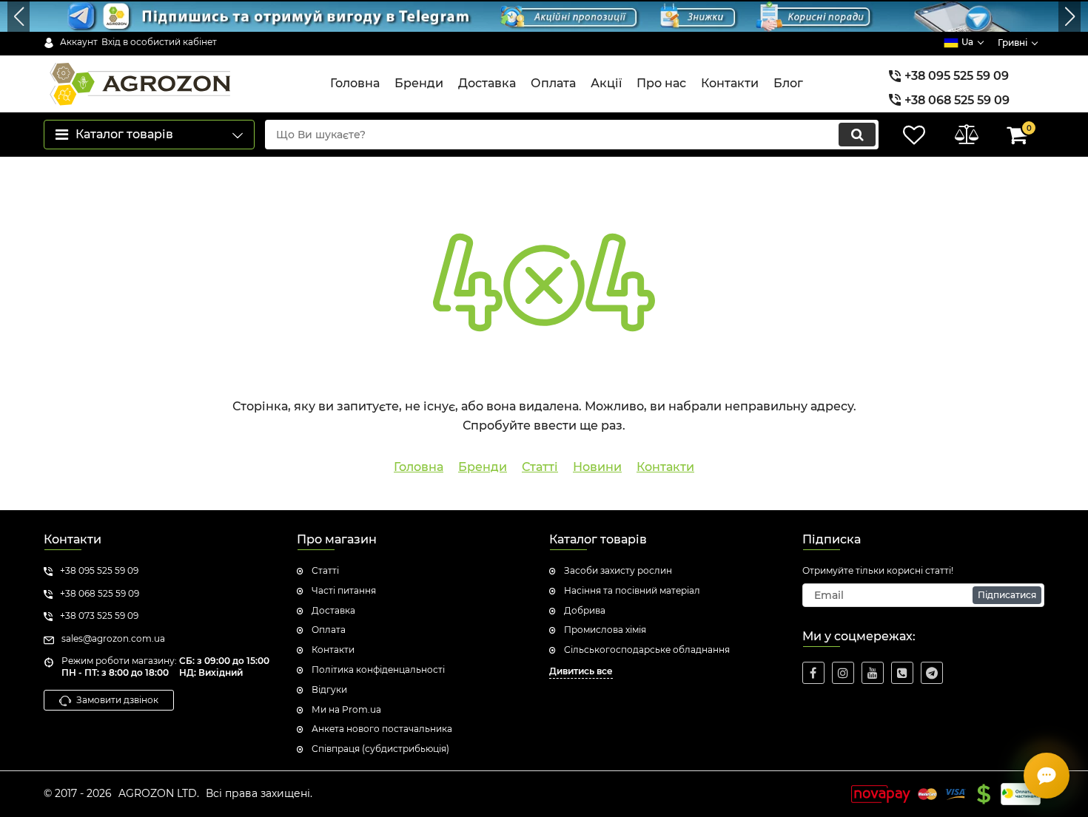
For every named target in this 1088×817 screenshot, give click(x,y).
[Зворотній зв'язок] (1046, 776)
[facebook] (813, 673)
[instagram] (843, 673)
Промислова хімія (605, 629)
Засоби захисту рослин (618, 570)
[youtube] (873, 673)
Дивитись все (581, 671)
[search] (857, 134)
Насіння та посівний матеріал (632, 590)
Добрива (584, 610)
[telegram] (932, 673)
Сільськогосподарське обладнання (647, 649)
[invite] (902, 673)
